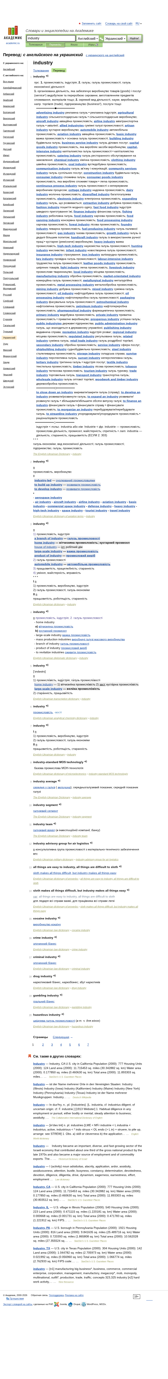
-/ (108, 773)
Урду (5, 344)
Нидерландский (11, 253)
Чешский (7, 374)
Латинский (8, 210)
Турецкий (8, 331)
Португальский (11, 278)
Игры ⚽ (93, 44)
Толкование (41, 70)
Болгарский (9, 112)
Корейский (8, 204)
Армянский (9, 106)
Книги (74, 44)
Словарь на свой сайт (119, 23)
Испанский (8, 180)
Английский (9, 69)
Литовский (8, 223)
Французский (10, 356)
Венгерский (9, 118)
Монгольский (10, 241)
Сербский (8, 301)
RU (137, 23)
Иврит (6, 155)
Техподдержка (56, 1295)
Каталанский (9, 198)
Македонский (10, 229)
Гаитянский (9, 130)
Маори (6, 235)
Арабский (8, 100)
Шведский (8, 380)
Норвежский (9, 260)
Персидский (9, 266)
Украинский (9, 337)
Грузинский (9, 143)
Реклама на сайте (74, 1295)
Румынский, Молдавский (9, 286)
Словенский (9, 313)
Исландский (9, 174)
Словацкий (8, 307)
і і (98, 639)
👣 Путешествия (15, 1298)
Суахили (7, 319)
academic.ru (13, 43)
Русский (7, 294)
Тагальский (9, 325)
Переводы (55, 44)
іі (88, 564)
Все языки (8, 81)
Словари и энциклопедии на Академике (60, 31)
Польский (8, 272)
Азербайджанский (12, 87)
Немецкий (8, 247)
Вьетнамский (10, 124)
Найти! (134, 38)
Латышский (9, 217)
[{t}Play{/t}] (47, 75)
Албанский (8, 94)
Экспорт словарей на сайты (17, 1304)
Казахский (8, 192)
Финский (7, 350)
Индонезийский (11, 161)
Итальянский (10, 186)
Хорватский (9, 368)
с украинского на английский (105, 55)
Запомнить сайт (91, 23)
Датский (7, 149)
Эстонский (8, 387)
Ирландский (9, 167)
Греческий (8, 137)
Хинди (6, 362)
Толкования (35, 44)
